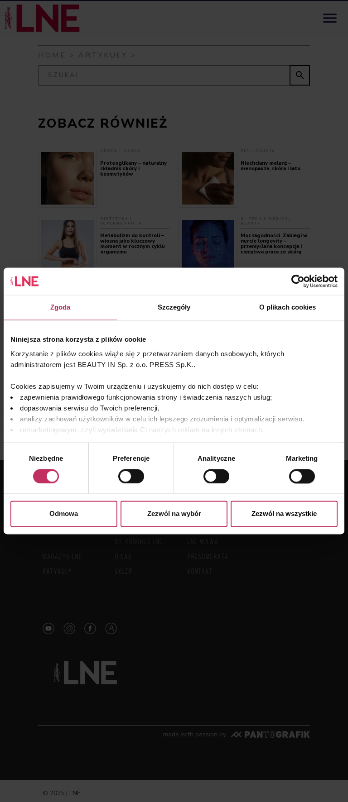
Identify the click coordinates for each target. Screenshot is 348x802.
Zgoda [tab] (60, 307)
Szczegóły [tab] (174, 307)
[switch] (131, 476)
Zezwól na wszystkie (284, 514)
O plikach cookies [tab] (287, 307)
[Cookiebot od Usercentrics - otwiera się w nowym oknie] (298, 281)
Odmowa (63, 514)
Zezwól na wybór (174, 514)
